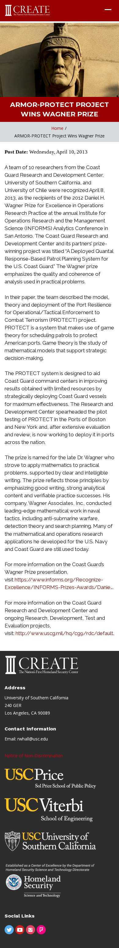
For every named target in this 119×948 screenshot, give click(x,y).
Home (57, 128)
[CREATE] (27, 10)
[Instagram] (30, 929)
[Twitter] (9, 929)
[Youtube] (19, 929)
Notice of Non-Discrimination (34, 755)
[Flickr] (41, 929)
